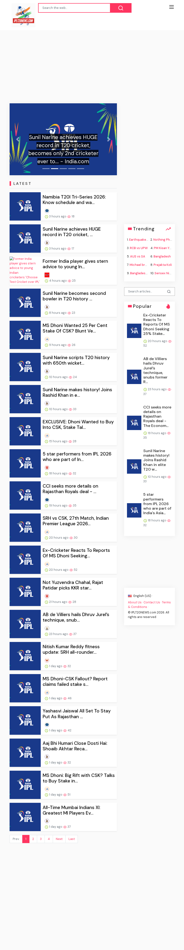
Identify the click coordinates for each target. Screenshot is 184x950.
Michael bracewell (143, 265)
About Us (135, 602)
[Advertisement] (92, 67)
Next (59, 839)
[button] (18, 139)
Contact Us (152, 602)
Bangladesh (162, 256)
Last (72, 839)
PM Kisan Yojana (165, 248)
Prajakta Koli (163, 265)
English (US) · (142, 596)
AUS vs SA (137, 256)
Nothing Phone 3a (166, 239)
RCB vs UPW (139, 248)
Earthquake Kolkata (143, 239)
